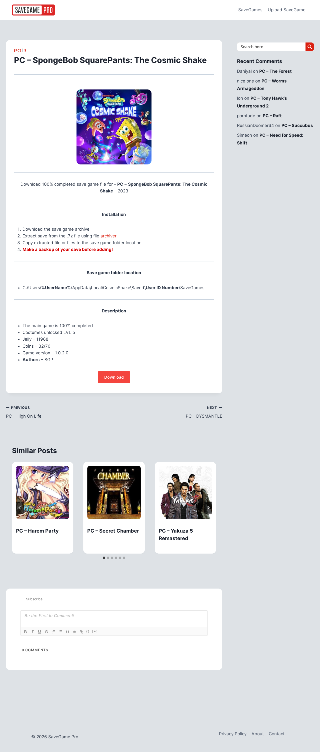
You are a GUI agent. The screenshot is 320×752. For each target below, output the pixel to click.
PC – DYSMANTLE (204, 412)
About (258, 733)
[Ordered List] (53, 632)
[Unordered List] (60, 632)
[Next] (208, 508)
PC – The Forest (275, 71)
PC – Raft (272, 115)
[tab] (104, 558)
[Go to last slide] (20, 508)
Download (114, 377)
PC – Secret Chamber (113, 531)
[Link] (81, 632)
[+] (95, 631)
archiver (108, 235)
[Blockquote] (67, 632)
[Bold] (25, 632)
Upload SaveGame (287, 9)
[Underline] (39, 632)
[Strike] (46, 632)
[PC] (17, 50)
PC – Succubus (297, 125)
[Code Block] (74, 632)
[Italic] (32, 632)
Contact (276, 733)
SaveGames (250, 9)
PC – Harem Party (37, 531)
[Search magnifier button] (310, 46)
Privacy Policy (232, 733)
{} (88, 631)
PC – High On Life (24, 412)
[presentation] (42, 492)
